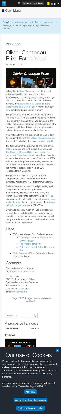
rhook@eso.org (19, 291)
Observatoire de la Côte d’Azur (20, 106)
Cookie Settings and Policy (30, 408)
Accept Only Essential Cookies (30, 400)
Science (27, 3)
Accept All (31, 391)
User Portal (38, 3)
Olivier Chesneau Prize (23, 253)
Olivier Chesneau (26, 91)
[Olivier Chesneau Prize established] (31, 78)
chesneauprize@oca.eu (23, 271)
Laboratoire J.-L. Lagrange (31, 103)
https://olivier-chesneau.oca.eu (40, 138)
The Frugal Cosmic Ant (30, 243)
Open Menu (12, 10)
